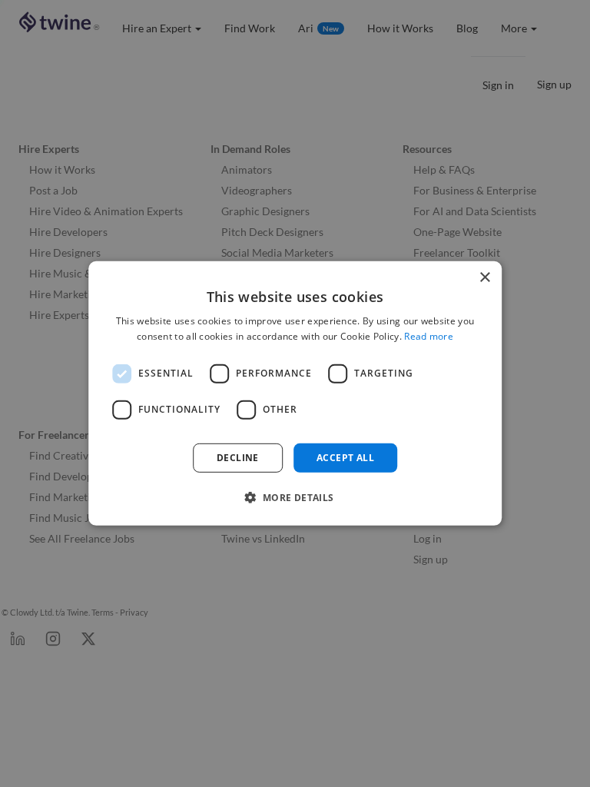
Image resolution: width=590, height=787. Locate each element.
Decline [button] (238, 457)
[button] (294, 497)
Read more (428, 336)
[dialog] (295, 393)
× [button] (484, 278)
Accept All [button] (345, 457)
